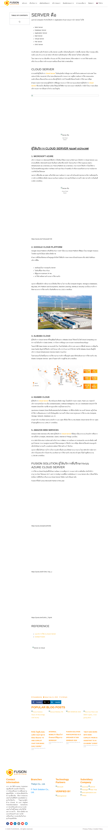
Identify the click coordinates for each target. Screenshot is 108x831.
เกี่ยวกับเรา (32, 3)
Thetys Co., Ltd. (38, 784)
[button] (37, 702)
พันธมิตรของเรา (67, 3)
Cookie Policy (98, 829)
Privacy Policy (87, 829)
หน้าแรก (24, 3)
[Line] (18, 823)
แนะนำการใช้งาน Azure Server (45, 634)
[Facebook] (7, 823)
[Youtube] (11, 823)
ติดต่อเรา (91, 3)
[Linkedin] (15, 823)
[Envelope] (22, 823)
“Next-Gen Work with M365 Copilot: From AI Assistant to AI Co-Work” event (90, 737)
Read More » (34, 753)
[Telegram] (26, 823)
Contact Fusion (40, 637)
